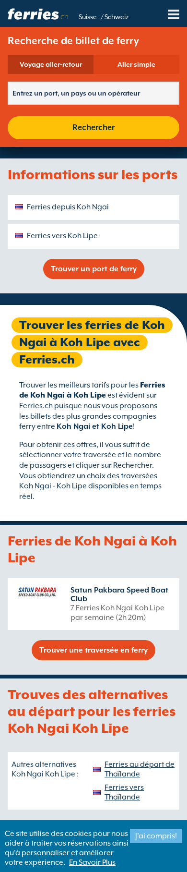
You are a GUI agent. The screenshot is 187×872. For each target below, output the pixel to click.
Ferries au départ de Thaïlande (140, 769)
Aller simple (136, 64)
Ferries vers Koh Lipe (62, 235)
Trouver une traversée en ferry (93, 650)
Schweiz (117, 17)
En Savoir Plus (92, 862)
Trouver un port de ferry (94, 269)
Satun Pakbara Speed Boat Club (119, 594)
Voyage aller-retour (51, 64)
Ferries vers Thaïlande (124, 792)
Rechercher (93, 127)
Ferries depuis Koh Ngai (68, 207)
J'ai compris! (156, 836)
